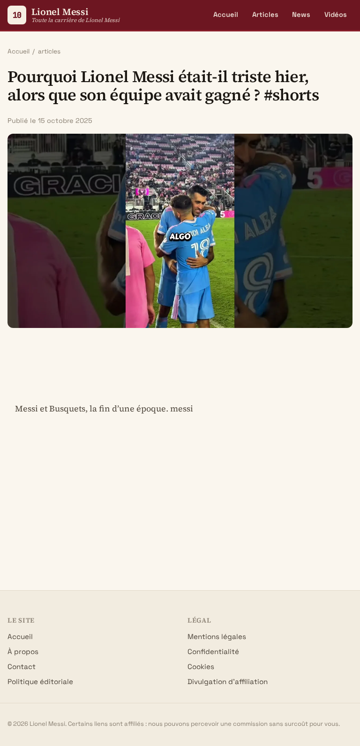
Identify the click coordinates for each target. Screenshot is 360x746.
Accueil (225, 14)
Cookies (201, 666)
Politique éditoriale (40, 681)
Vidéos (335, 14)
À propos (23, 651)
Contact (22, 666)
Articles (265, 14)
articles (49, 51)
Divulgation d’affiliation (228, 681)
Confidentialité (213, 651)
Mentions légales (217, 636)
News (301, 14)
